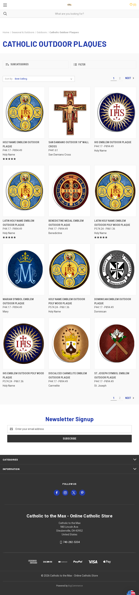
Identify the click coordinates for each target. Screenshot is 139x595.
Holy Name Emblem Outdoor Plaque (21, 144)
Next (128, 78)
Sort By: (9, 78)
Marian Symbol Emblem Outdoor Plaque (18, 301)
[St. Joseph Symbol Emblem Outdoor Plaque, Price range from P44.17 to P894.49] (115, 343)
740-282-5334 (71, 542)
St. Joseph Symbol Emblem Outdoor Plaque (111, 375)
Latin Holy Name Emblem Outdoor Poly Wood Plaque (112, 223)
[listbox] (44, 79)
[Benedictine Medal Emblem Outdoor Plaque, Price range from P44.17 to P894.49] (69, 191)
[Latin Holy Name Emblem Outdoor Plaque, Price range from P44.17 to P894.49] (23, 191)
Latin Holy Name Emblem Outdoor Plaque (18, 223)
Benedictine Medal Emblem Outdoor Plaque (66, 223)
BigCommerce (75, 585)
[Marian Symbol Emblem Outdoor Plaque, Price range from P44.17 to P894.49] (23, 269)
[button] (35, 65)
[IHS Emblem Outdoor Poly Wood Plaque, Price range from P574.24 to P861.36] (23, 343)
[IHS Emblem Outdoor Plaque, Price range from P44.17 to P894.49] (115, 113)
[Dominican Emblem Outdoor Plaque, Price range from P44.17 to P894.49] (115, 269)
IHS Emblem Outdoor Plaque (112, 142)
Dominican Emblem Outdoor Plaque (112, 301)
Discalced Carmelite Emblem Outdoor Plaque (68, 375)
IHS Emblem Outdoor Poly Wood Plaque (23, 375)
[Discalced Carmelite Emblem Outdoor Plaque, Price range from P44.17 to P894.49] (69, 343)
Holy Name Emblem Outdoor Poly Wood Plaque (67, 301)
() (134, 4)
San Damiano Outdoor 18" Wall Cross (69, 144)
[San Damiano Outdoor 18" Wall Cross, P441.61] (69, 113)
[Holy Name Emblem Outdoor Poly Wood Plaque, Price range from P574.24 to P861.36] (69, 269)
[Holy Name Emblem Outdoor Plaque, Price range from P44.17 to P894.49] (23, 113)
